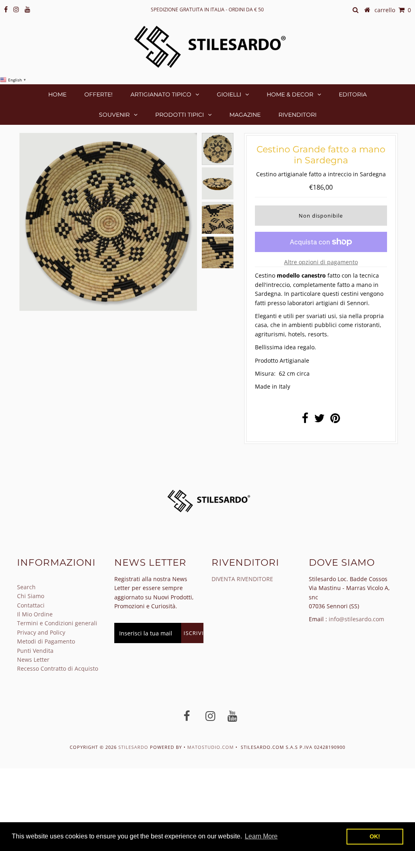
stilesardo (134, 747)
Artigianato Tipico (160, 94)
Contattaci (31, 605)
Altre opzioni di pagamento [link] (321, 262)
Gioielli (229, 94)
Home (57, 94)
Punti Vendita (35, 650)
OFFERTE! (98, 94)
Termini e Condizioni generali (57, 623)
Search (26, 587)
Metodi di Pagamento (46, 641)
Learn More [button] (261, 836)
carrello (392, 10)
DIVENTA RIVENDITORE (242, 579)
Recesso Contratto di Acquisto (57, 668)
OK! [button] (375, 836)
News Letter (33, 659)
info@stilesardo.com (356, 619)
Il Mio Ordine (35, 614)
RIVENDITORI (297, 114)
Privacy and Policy (41, 632)
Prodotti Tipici (179, 114)
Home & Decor (290, 94)
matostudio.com (210, 747)
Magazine (245, 114)
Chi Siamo (30, 596)
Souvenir (114, 114)
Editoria (353, 94)
